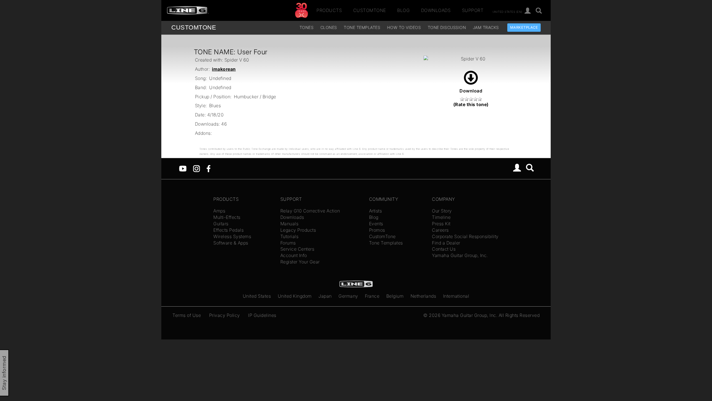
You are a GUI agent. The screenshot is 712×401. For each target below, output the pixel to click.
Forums (288, 243)
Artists (375, 211)
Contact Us (444, 249)
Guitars (221, 223)
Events (376, 223)
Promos (377, 230)
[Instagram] (196, 168)
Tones (307, 27)
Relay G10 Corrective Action (310, 211)
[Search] (539, 11)
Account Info (293, 255)
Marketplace (524, 27)
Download (470, 91)
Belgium (395, 296)
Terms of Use (186, 315)
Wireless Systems (232, 236)
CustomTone (369, 10)
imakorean (224, 69)
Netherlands (423, 296)
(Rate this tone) (471, 104)
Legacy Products (298, 230)
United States (257, 296)
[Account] (528, 11)
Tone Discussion (447, 27)
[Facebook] (208, 168)
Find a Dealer (446, 243)
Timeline (441, 217)
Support (473, 10)
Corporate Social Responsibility (465, 236)
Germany (348, 296)
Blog (403, 10)
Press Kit (441, 223)
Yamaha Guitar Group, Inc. (460, 255)
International (456, 296)
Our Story (442, 211)
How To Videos (404, 27)
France (372, 296)
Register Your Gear (300, 262)
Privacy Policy (224, 315)
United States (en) (507, 11)
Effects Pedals (228, 230)
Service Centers (297, 249)
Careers (440, 230)
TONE (193, 27)
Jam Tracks (486, 27)
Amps (219, 211)
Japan (325, 296)
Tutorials (289, 236)
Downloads (436, 10)
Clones (328, 27)
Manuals (289, 223)
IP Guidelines (262, 315)
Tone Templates (362, 27)
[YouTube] (182, 168)
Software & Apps (230, 243)
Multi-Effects (227, 217)
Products (329, 10)
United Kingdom (295, 296)
